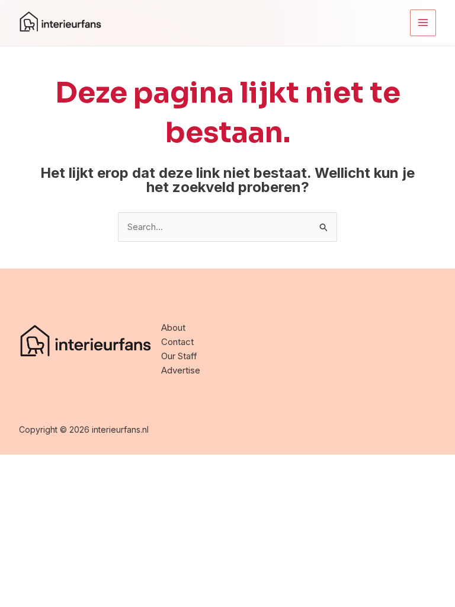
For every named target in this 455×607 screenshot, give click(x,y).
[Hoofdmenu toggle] (423, 22)
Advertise (180, 370)
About (173, 327)
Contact (177, 341)
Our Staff (179, 356)
